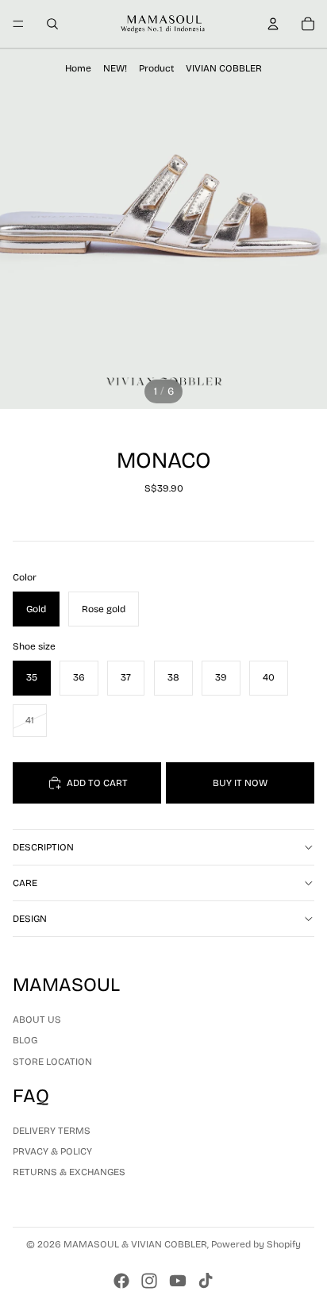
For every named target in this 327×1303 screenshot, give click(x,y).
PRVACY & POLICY (52, 1151)
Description (43, 847)
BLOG (25, 1040)
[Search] (52, 23)
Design (30, 918)
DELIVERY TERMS (51, 1130)
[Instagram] (149, 1280)
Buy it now (240, 782)
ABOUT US (37, 1019)
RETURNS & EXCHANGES (69, 1172)
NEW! (115, 68)
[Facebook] (121, 1280)
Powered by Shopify (256, 1244)
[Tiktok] (205, 1280)
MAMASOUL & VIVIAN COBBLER (135, 1244)
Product (156, 68)
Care (25, 883)
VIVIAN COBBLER (224, 68)
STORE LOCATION (52, 1060)
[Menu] (18, 24)
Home (78, 68)
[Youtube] (177, 1280)
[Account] (273, 23)
